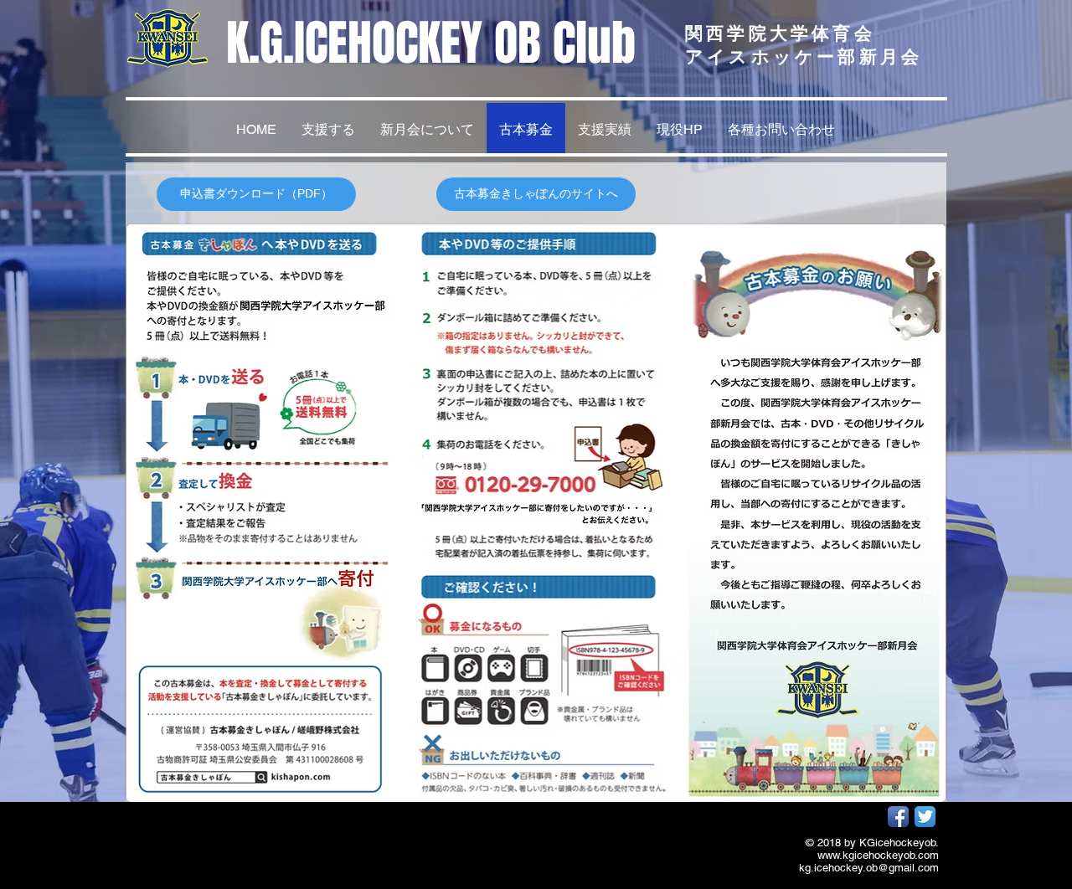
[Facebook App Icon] (898, 816)
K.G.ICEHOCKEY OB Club (431, 43)
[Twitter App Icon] (925, 816)
